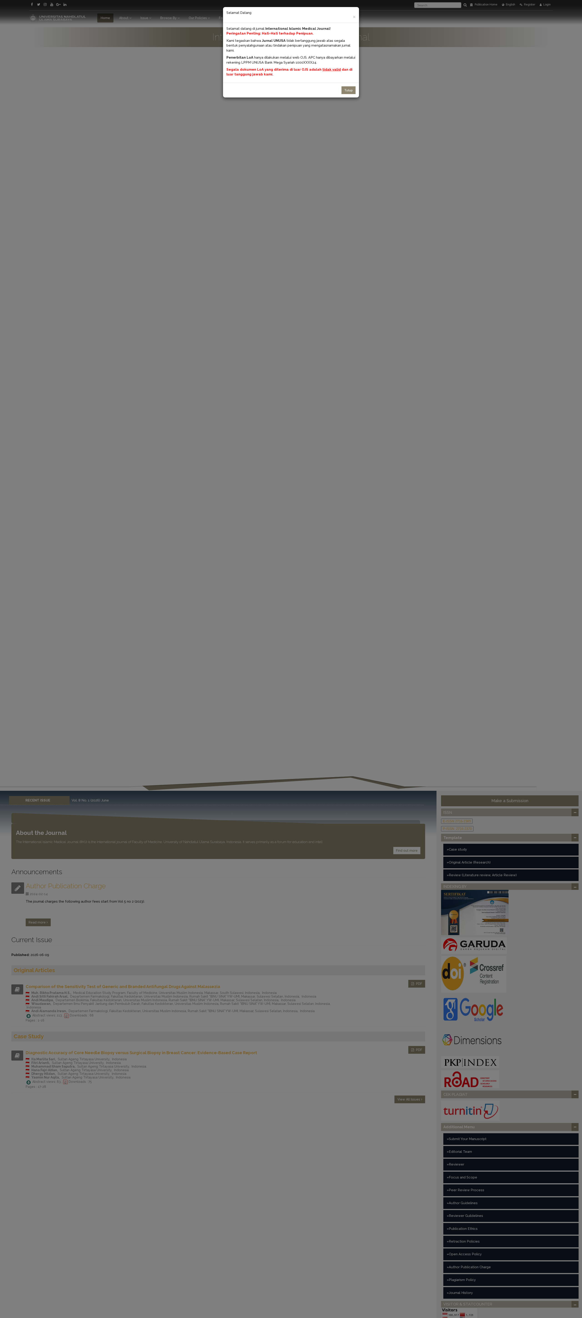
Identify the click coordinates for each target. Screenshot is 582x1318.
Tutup (348, 90)
